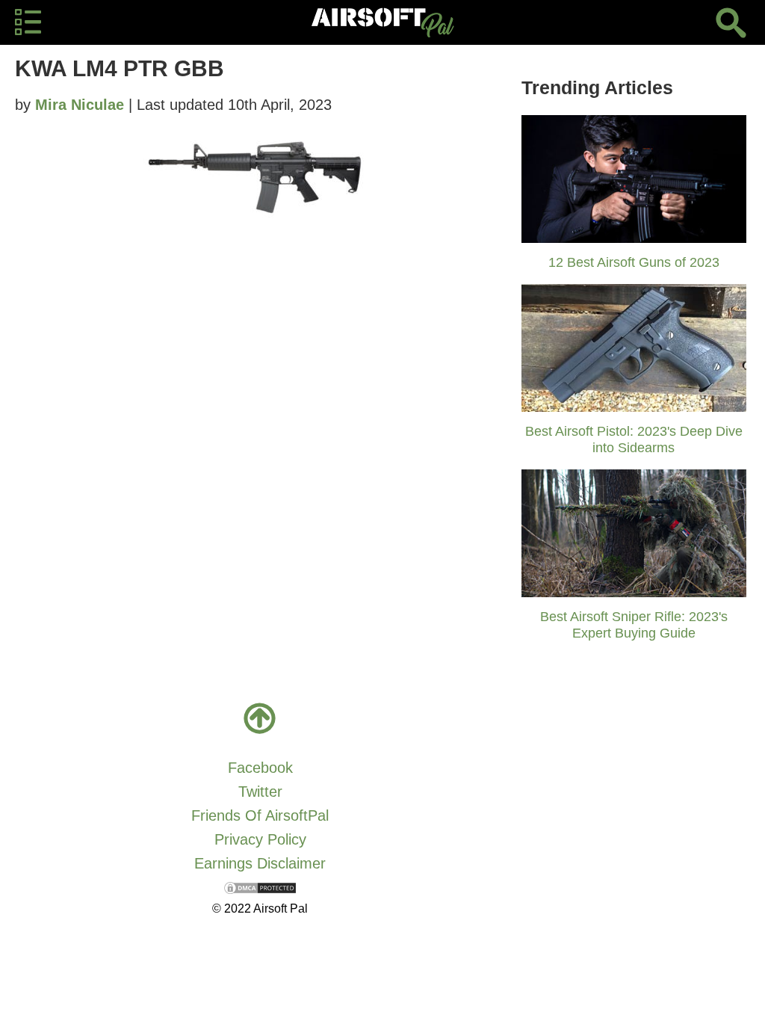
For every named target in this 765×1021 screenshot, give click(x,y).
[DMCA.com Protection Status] (260, 887)
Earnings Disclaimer (260, 863)
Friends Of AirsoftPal (260, 815)
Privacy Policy (260, 839)
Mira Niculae (79, 104)
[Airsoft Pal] (382, 22)
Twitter (260, 791)
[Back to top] (260, 718)
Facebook (260, 767)
